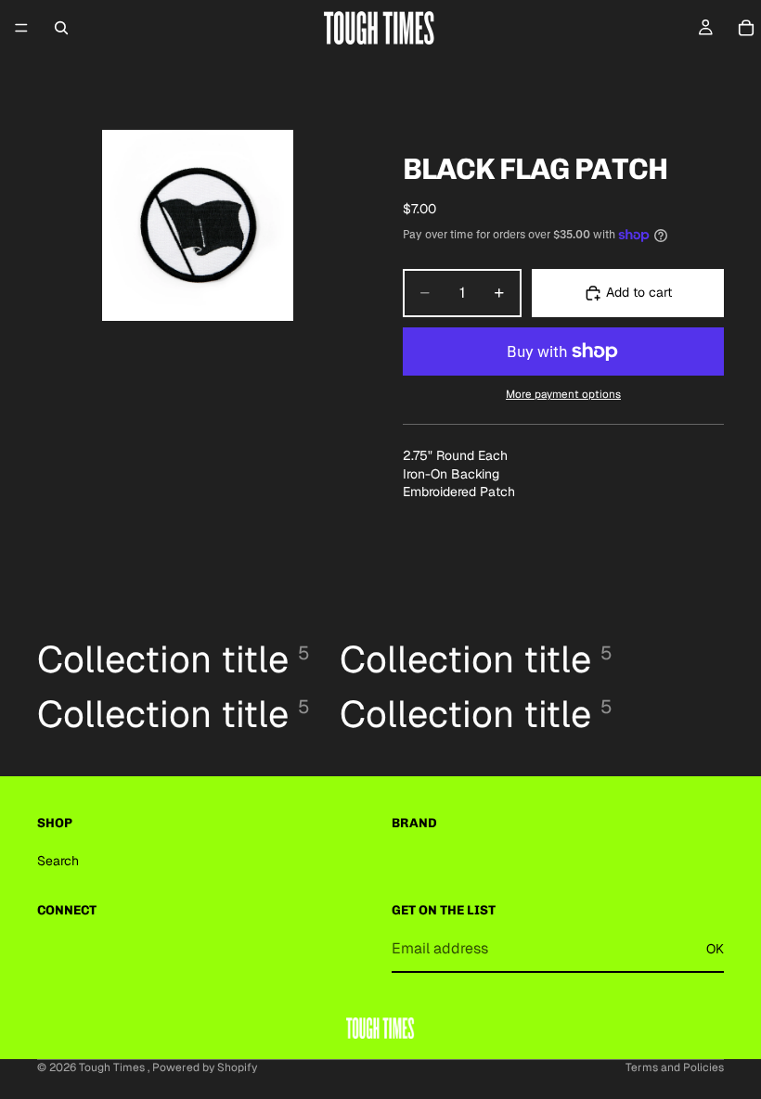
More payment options (563, 394)
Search (58, 860)
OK (715, 947)
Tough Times (113, 1067)
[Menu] (21, 27)
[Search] (61, 27)
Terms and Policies (675, 1067)
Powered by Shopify (204, 1067)
